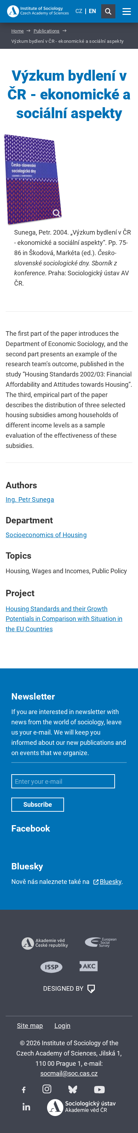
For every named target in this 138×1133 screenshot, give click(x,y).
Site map (30, 1025)
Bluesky (110, 881)
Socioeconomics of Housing (46, 535)
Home (17, 31)
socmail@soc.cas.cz (69, 1073)
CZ (78, 11)
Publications (47, 31)
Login (62, 1025)
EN (92, 11)
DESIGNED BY (64, 988)
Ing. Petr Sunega (30, 499)
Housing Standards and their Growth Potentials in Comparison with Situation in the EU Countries (64, 619)
